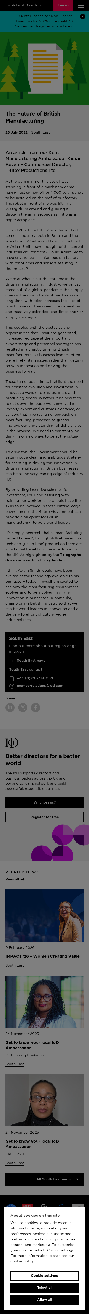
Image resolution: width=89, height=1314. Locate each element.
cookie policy (22, 1261)
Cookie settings (44, 1275)
